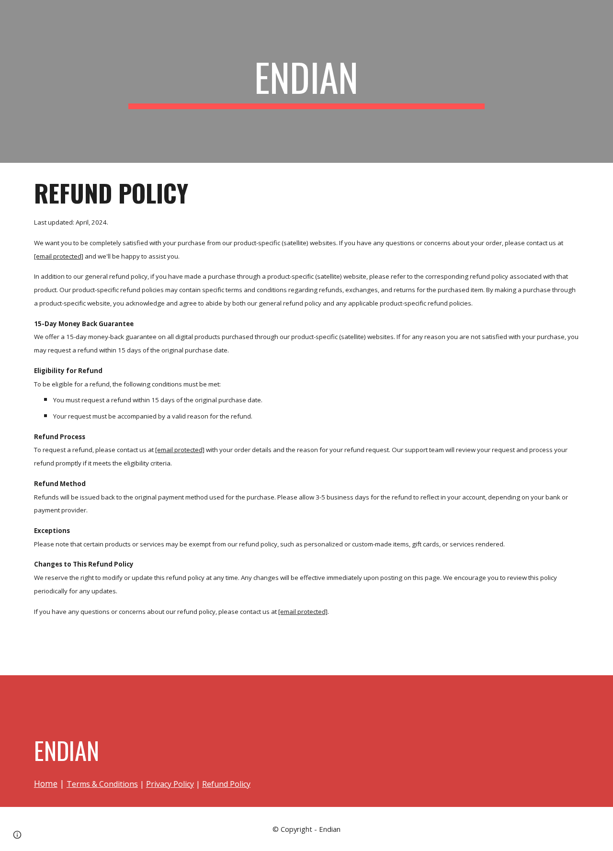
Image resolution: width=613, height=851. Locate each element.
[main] (306, 81)
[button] (17, 834)
